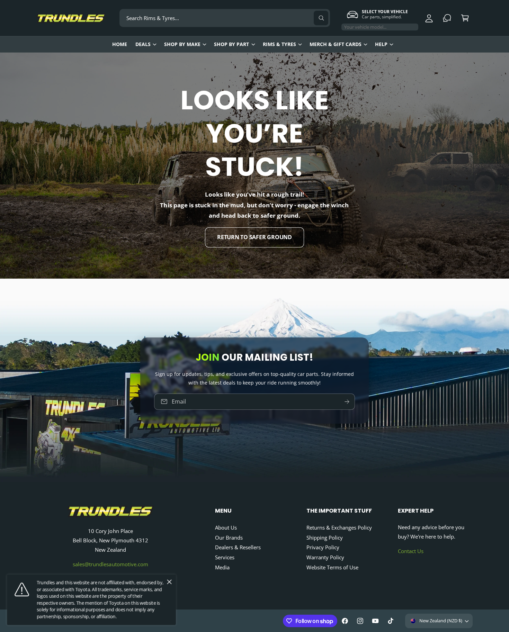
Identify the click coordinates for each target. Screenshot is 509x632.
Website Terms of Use (332, 567)
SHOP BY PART (231, 44)
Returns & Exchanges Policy (339, 527)
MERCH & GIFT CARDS (335, 44)
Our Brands (229, 537)
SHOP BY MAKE (182, 44)
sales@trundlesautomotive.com (110, 564)
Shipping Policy (324, 537)
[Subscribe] (347, 401)
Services (224, 557)
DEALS (143, 44)
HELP (381, 44)
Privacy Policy (322, 547)
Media (222, 567)
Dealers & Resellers (238, 547)
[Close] (169, 582)
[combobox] (224, 18)
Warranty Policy (325, 557)
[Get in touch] (447, 18)
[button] (465, 18)
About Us (226, 527)
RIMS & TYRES (279, 44)
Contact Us (410, 551)
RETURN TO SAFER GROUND (254, 237)
